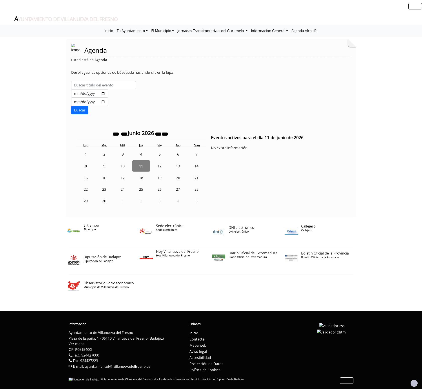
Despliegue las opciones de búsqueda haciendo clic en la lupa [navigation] (122, 72)
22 (86, 189)
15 (86, 178)
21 (196, 178)
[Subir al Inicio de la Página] (414, 383)
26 (160, 189)
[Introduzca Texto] (103, 85)
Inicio (108, 30)
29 (86, 201)
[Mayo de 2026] (124, 133)
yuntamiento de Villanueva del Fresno (66, 19)
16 (104, 178)
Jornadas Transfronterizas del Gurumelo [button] (211, 30)
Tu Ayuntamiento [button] (131, 30)
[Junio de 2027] (158, 133)
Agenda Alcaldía (304, 30)
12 (160, 166)
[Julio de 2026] (165, 133)
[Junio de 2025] (116, 133)
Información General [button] (268, 30)
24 (123, 189)
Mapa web (197, 345)
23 (104, 189)
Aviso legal (198, 351)
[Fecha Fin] (89, 102)
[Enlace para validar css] (332, 325)
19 (160, 178)
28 (196, 189)
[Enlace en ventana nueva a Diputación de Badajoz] (85, 379)
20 (178, 178)
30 (104, 201)
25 (141, 189)
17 (123, 178)
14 (196, 166)
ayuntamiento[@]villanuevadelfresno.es (117, 366)
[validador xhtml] (332, 332)
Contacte (196, 339)
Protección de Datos (206, 363)
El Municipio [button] (161, 30)
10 (123, 166)
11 (141, 166)
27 (178, 189)
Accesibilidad (200, 357)
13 (178, 166)
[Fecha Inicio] (89, 93)
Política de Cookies (204, 369)
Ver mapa (77, 343)
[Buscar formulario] (79, 110)
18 (141, 178)
